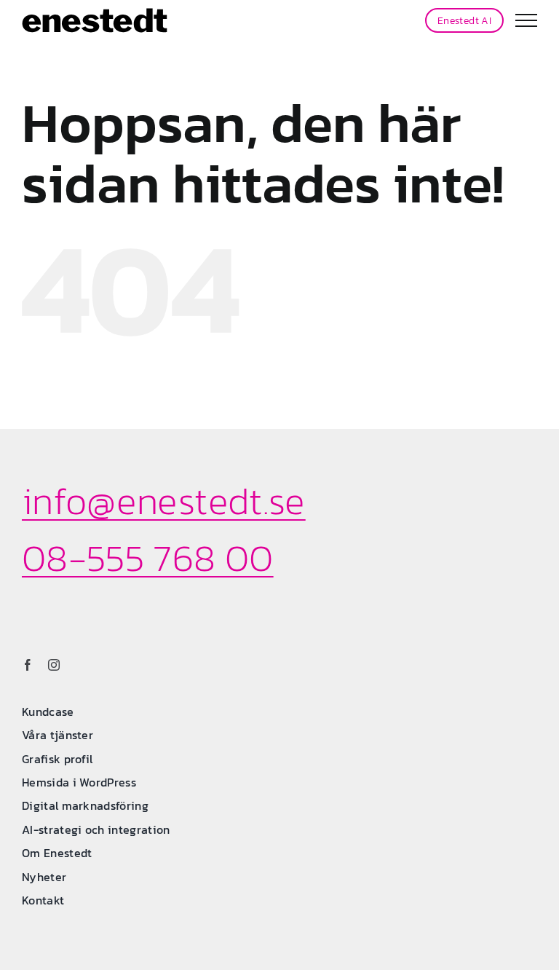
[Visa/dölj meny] (526, 20)
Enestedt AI (464, 20)
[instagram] (54, 665)
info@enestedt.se (164, 501)
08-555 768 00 (148, 557)
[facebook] (27, 665)
